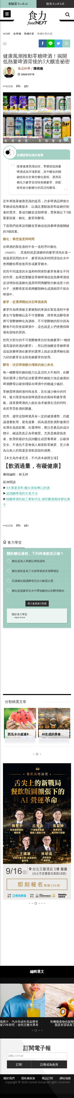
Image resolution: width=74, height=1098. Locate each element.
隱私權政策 (28, 1078)
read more (19, 617)
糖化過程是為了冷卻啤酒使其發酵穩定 (35, 571)
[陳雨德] (9, 72)
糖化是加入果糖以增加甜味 (28, 561)
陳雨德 (38, 68)
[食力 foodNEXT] (37, 18)
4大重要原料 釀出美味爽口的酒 (28, 488)
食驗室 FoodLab (18, 4)
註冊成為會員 (49, 1064)
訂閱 (19, 1064)
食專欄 (17, 33)
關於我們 (9, 1078)
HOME (6, 33)
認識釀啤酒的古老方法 (22, 493)
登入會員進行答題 (37, 603)
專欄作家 (29, 33)
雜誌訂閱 (47, 1078)
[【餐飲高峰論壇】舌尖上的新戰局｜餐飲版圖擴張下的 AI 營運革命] (37, 831)
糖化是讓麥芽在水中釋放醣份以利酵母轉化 (38, 590)
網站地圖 (65, 1078)
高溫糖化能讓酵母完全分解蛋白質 (32, 581)
